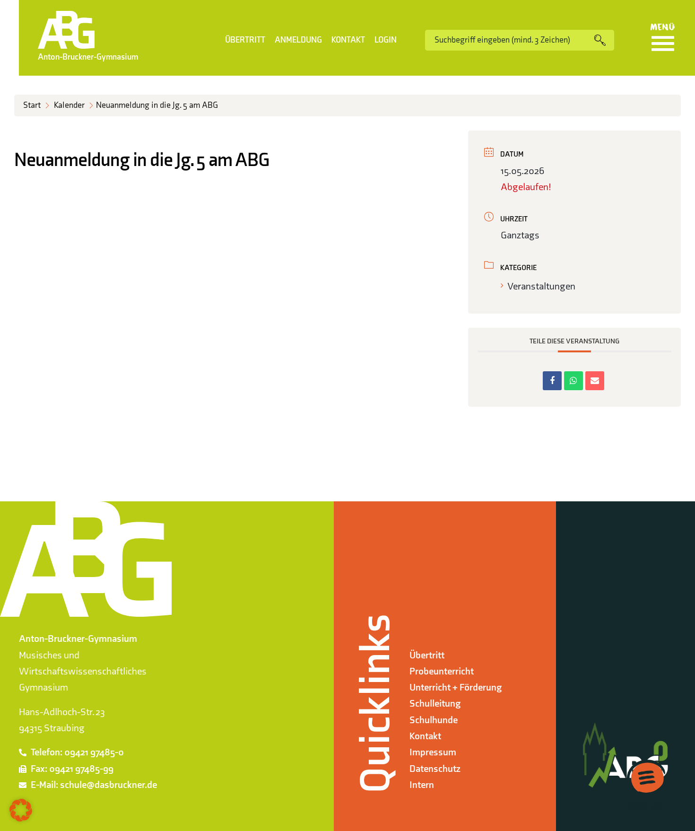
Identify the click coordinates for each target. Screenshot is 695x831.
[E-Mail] (594, 380)
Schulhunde (433, 720)
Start (32, 105)
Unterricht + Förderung (455, 687)
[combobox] (509, 40)
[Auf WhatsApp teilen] (573, 380)
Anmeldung (298, 40)
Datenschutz (434, 769)
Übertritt (245, 40)
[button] (21, 810)
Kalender (69, 105)
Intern (421, 785)
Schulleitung (435, 703)
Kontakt (348, 40)
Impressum (432, 752)
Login (385, 40)
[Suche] (604, 40)
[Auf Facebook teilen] (552, 380)
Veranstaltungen (541, 286)
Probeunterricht (441, 671)
